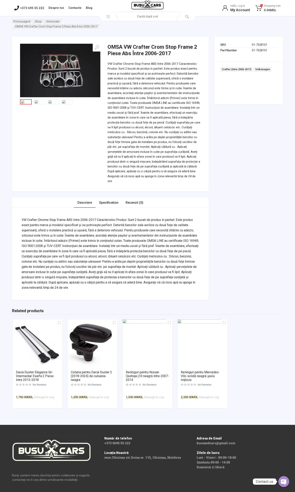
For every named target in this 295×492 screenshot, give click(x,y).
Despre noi (56, 8)
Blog (89, 8)
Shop (38, 21)
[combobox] (147, 16)
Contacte (74, 8)
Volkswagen (262, 69)
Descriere (84, 202)
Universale (52, 21)
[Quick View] (39, 391)
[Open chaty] (283, 481)
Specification (108, 202)
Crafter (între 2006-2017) (236, 69)
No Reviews (39, 384)
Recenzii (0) (134, 202)
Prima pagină (21, 21)
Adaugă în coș (44, 397)
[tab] (85, 202)
